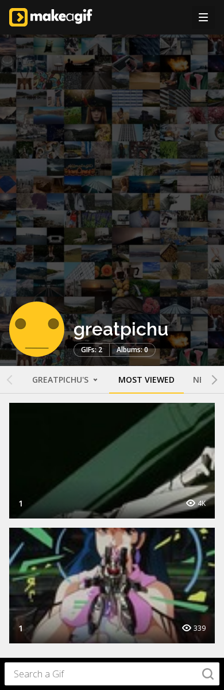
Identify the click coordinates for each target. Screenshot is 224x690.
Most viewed (146, 379)
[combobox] (112, 673)
